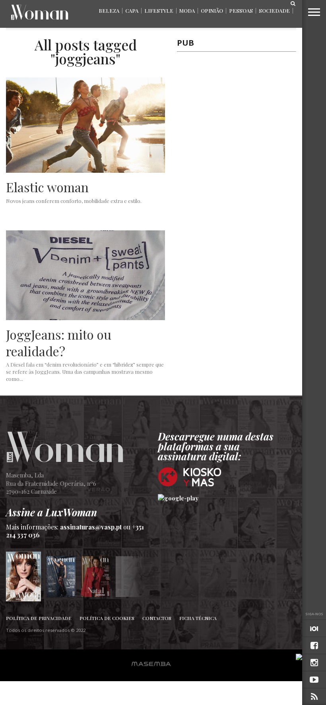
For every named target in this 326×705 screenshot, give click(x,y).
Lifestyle (158, 10)
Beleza (109, 10)
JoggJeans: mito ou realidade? (58, 342)
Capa (131, 10)
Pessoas (241, 10)
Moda (187, 10)
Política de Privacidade (39, 618)
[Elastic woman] (85, 170)
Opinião (212, 10)
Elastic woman (47, 187)
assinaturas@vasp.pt (91, 527)
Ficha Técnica (198, 618)
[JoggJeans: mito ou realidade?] (85, 318)
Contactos (156, 618)
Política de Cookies (107, 618)
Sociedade (274, 10)
